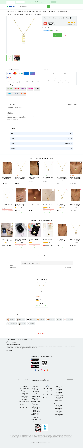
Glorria (72, 17)
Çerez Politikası (36, 417)
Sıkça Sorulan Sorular (47, 388)
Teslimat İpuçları (24, 403)
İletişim (47, 385)
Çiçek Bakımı (24, 386)
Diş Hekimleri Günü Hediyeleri (59, 415)
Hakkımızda (35, 386)
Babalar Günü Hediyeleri (59, 395)
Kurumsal (36, 385)
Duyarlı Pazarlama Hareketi (35, 399)
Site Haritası (24, 399)
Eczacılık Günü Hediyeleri (59, 412)
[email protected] (18, 341)
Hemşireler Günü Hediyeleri (58, 409)
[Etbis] (38, 428)
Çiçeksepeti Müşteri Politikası (36, 389)
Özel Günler (24, 391)
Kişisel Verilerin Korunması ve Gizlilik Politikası (36, 407)
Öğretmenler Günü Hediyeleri (59, 398)
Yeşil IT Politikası (35, 421)
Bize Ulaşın (47, 386)
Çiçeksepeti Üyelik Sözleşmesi (36, 403)
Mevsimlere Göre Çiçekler (24, 394)
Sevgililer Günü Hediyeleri (59, 387)
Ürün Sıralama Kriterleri (24, 401)
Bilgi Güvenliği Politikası (36, 419)
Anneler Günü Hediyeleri (59, 393)
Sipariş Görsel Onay (24, 407)
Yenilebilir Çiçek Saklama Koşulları (24, 397)
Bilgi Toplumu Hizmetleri (36, 401)
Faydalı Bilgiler (24, 385)
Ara (48, 6)
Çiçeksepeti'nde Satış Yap (72, 1)
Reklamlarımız (36, 394)
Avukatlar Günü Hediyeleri (58, 406)
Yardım (64, 1)
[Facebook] (35, 370)
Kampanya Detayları (36, 396)
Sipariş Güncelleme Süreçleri (24, 405)
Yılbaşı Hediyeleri (58, 400)
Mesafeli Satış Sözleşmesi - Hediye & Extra (35, 414)
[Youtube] (45, 370)
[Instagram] (41, 370)
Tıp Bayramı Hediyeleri (58, 403)
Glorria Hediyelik (46, 30)
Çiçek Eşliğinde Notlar (24, 388)
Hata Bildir (42, 333)
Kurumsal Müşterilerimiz (36, 393)
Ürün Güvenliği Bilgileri (71, 104)
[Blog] (48, 370)
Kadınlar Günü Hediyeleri (59, 390)
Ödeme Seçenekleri (47, 397)
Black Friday (58, 402)
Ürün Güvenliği (36, 391)
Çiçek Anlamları (24, 390)
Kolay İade (47, 393)
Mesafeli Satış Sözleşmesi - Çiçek (36, 411)
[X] (38, 370)
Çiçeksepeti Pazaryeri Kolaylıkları (47, 395)
